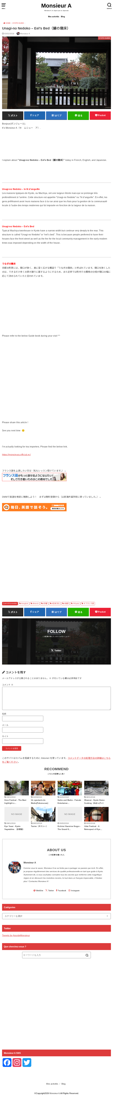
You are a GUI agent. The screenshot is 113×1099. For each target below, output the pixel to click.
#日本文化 (56, 604)
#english (24, 604)
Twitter (57, 650)
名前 (4, 714)
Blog (63, 17)
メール (5, 725)
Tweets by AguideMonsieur (16, 935)
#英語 (66, 604)
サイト (5, 736)
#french (36, 604)
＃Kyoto (76, 604)
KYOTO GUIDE (11, 604)
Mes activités (53, 17)
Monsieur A (56, 5)
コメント (7, 685)
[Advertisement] (56, 553)
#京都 (45, 604)
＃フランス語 (89, 604)
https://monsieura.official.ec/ (16, 454)
